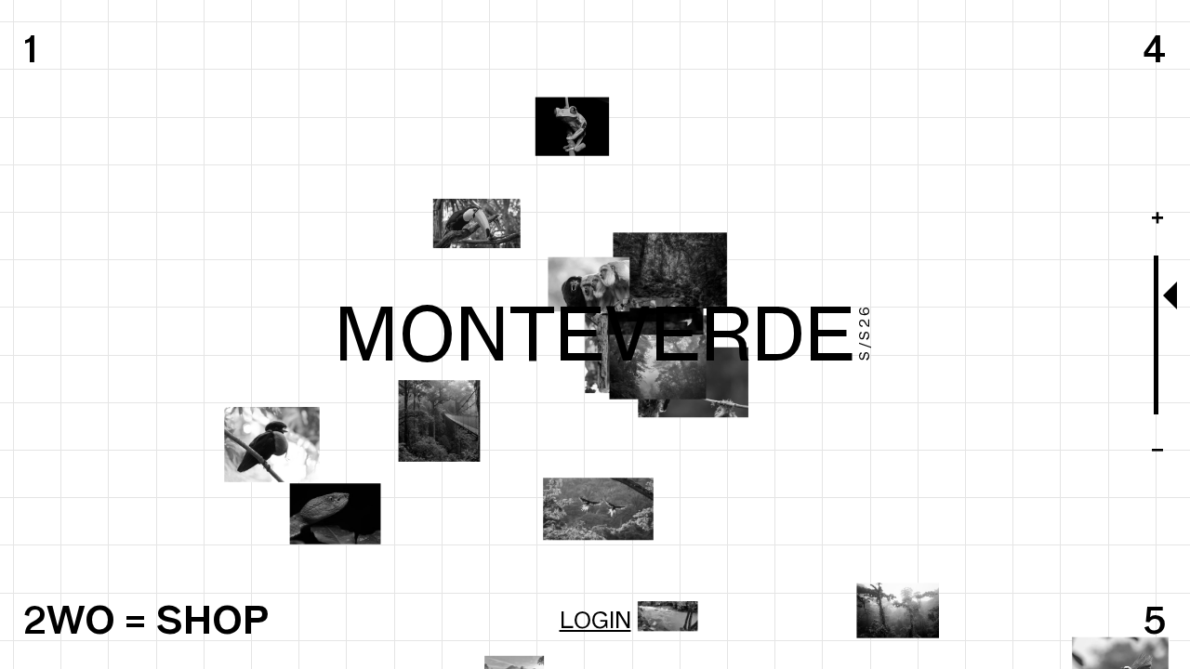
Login (595, 620)
